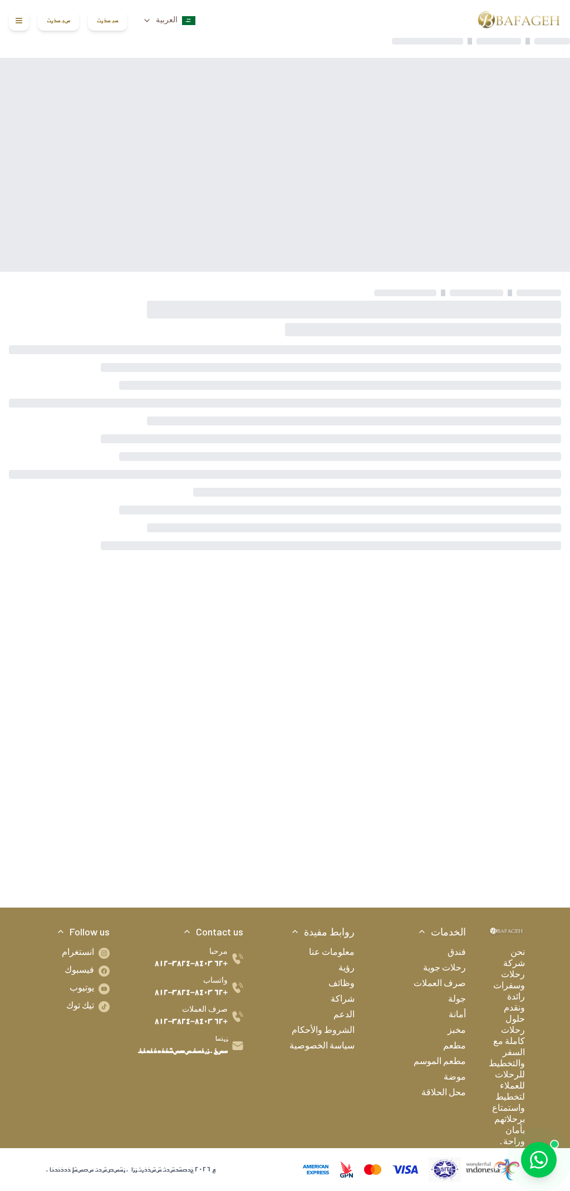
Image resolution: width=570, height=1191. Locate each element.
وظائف (341, 984)
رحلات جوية (444, 968)
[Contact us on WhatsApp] (539, 1160)
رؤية (346, 968)
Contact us (219, 931)
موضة (455, 1078)
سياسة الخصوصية (322, 1046)
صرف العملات (440, 984)
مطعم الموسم (440, 1062)
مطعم (454, 1046)
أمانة (457, 1015)
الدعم (344, 1015)
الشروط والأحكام (323, 1031)
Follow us (90, 931)
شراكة (343, 1000)
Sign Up (58, 20)
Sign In (107, 20)
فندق (457, 953)
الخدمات (448, 931)
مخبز (457, 1031)
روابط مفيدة (329, 931)
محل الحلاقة (443, 1093)
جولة (457, 1000)
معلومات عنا (332, 953)
